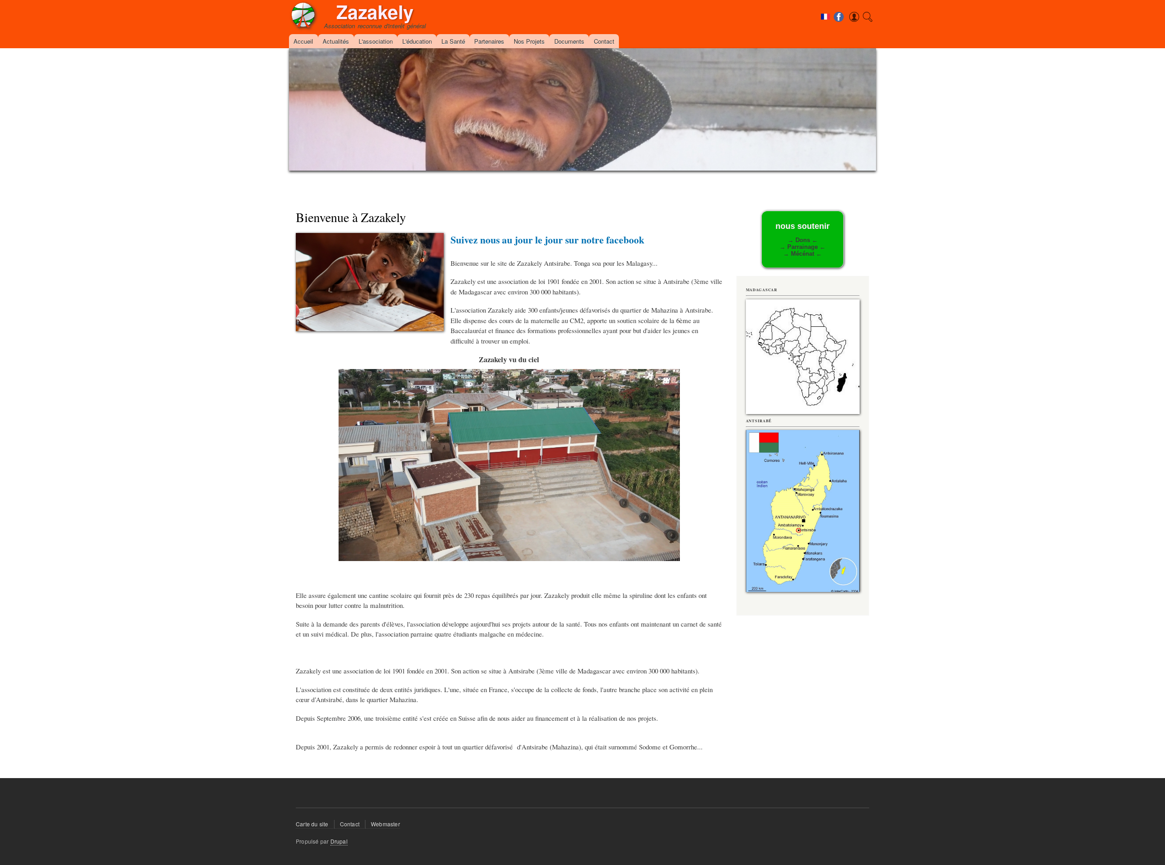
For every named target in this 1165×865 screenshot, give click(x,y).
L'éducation (417, 41)
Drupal (339, 841)
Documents (569, 41)
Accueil (303, 41)
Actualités (336, 41)
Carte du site (312, 824)
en (826, 37)
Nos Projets (529, 41)
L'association (376, 41)
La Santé (453, 41)
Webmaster (385, 824)
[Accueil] (303, 16)
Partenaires (489, 41)
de (826, 27)
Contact (604, 41)
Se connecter (841, 28)
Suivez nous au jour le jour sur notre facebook (547, 240)
